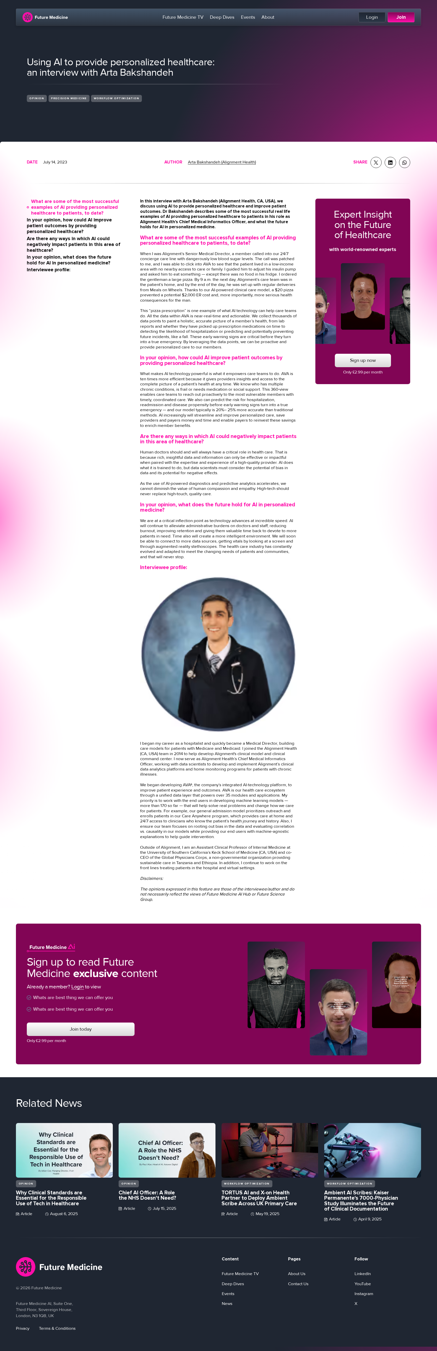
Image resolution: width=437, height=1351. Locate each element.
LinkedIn (363, 1273)
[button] (74, 207)
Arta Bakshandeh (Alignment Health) (222, 162)
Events (248, 17)
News (227, 1303)
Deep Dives (222, 17)
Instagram (364, 1293)
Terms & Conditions (57, 1328)
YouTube (363, 1283)
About (267, 17)
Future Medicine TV (183, 17)
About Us (296, 1273)
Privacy (22, 1328)
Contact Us (298, 1283)
